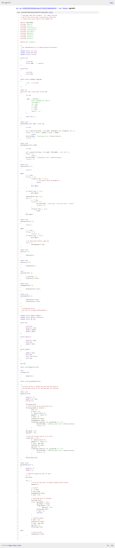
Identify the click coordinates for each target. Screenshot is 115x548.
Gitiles (10, 545)
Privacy (15, 545)
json (112, 545)
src (60, 8)
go (17, 8)
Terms (19, 545)
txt (108, 545)
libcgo (65, 8)
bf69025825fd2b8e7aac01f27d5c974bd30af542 (39, 8)
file (50, 12)
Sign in (111, 2)
